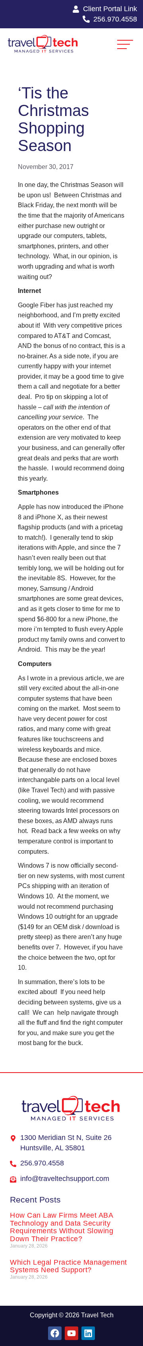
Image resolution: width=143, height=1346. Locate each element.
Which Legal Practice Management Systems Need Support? (68, 1266)
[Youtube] (71, 1333)
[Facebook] (55, 1333)
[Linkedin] (88, 1333)
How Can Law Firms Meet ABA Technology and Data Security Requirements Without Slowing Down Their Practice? (61, 1227)
